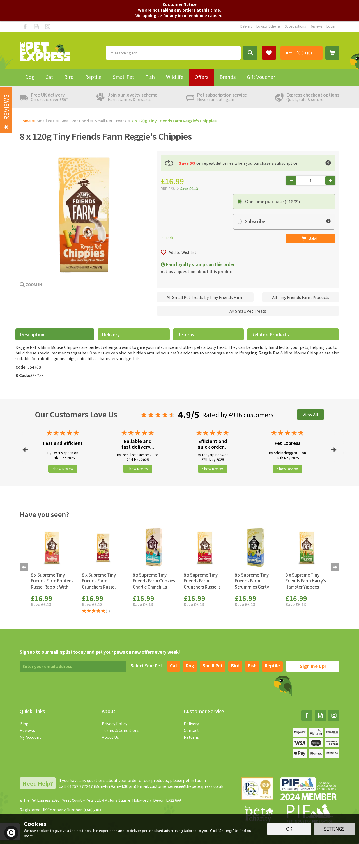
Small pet (212, 666)
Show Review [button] (62, 468)
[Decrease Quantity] (291, 180)
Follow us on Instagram (47, 26)
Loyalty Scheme (268, 26)
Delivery (111, 334)
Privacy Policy (114, 723)
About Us (110, 737)
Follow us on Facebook (25, 26)
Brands (228, 76)
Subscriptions (295, 26)
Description (32, 334)
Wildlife (174, 76)
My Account (30, 737)
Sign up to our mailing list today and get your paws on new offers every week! (100, 652)
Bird (235, 666)
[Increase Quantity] (330, 180)
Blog (24, 723)
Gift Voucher (261, 76)
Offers (201, 76)
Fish (252, 666)
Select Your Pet (146, 666)
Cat (173, 666)
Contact (191, 730)
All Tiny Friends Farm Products (300, 297)
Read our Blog (36, 26)
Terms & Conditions (120, 730)
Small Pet (123, 76)
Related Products (270, 334)
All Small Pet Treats (247, 311)
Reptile (272, 666)
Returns (185, 334)
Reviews (27, 730)
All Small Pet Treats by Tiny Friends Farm (205, 297)
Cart (287, 53)
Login (330, 26)
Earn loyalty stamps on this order (200, 264)
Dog (190, 666)
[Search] (250, 53)
